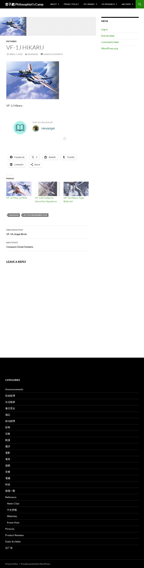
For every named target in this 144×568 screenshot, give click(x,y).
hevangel (32, 54)
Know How (13, 522)
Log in (104, 29)
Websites (12, 516)
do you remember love (35, 215)
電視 (7, 459)
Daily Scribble (13, 541)
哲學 (7, 427)
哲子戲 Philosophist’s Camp (24, 4)
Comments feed (110, 42)
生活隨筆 (10, 401)
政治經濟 (10, 420)
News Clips (13, 503)
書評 (7, 446)
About (53, 4)
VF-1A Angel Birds (16, 232)
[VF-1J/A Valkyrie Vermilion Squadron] (47, 189)
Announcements (14, 389)
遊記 (7, 414)
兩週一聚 (10, 490)
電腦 (7, 478)
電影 (7, 452)
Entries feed (107, 35)
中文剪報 (12, 509)
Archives (126, 4)
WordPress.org (109, 48)
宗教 (7, 433)
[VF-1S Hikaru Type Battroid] (76, 189)
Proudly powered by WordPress (35, 564)
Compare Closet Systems (19, 244)
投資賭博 (10, 395)
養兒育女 (10, 408)
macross (14, 215)
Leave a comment (53, 54)
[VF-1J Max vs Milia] (18, 189)
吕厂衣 (9, 547)
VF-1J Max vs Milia (16, 197)
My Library (89, 4)
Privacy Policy (71, 4)
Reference (10, 497)
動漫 (7, 440)
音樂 (7, 471)
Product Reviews (14, 535)
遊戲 (7, 465)
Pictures (11, 41)
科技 (7, 484)
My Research (108, 4)
